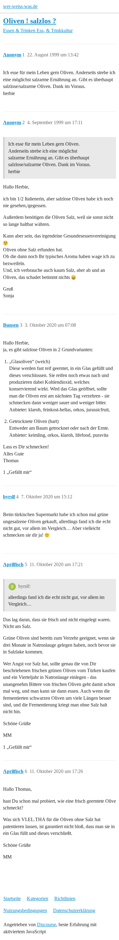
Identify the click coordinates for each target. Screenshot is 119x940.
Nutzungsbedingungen (25, 910)
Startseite (12, 898)
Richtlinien (64, 898)
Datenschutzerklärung (74, 910)
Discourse (46, 924)
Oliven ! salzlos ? (29, 21)
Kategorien (37, 898)
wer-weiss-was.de (20, 6)
